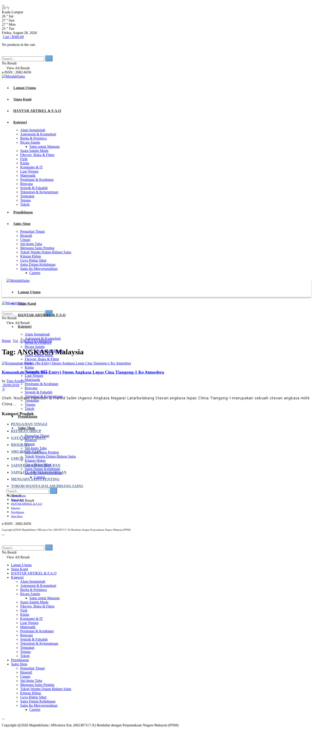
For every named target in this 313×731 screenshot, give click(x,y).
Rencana (26, 184)
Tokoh (25, 204)
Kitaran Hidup (30, 256)
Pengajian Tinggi (32, 231)
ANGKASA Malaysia (36, 341)
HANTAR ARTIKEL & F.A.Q (37, 111)
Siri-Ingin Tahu (31, 244)
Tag (15, 341)
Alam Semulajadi (32, 130)
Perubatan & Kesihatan (37, 180)
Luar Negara (29, 171)
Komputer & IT (31, 167)
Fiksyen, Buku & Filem (37, 155)
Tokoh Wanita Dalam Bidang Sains (45, 252)
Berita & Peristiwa (33, 138)
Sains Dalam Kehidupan (37, 264)
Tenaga (25, 200)
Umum (25, 240)
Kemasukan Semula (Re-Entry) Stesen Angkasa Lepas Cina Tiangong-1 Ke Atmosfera (83, 372)
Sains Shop (21, 224)
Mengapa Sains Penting (37, 248)
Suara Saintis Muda (34, 151)
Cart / (13, 37)
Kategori (20, 122)
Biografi (26, 236)
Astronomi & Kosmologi (38, 134)
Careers (34, 273)
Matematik (28, 175)
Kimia (24, 163)
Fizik (23, 159)
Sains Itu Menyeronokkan (39, 269)
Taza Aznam (15, 381)
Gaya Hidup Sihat (33, 260)
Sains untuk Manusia (44, 146)
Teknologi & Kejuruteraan (39, 192)
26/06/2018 (10, 385)
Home (6, 341)
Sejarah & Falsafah (34, 188)
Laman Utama (24, 88)
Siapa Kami (22, 99)
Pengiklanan (23, 212)
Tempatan (27, 196)
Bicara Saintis (30, 142)
